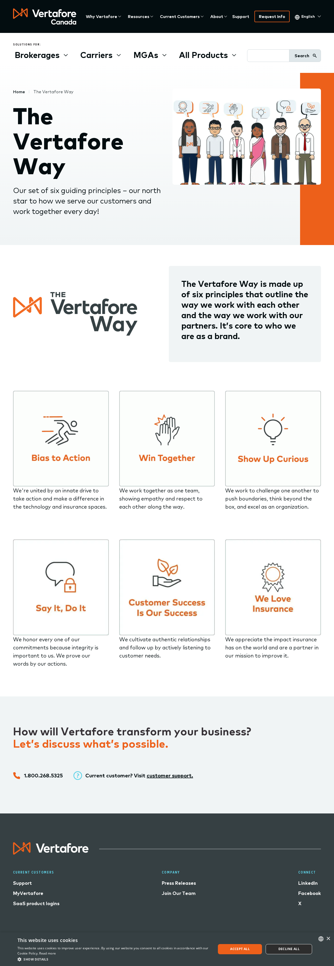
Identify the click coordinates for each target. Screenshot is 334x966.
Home (19, 91)
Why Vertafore (101, 16)
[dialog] (167, 949)
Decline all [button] (289, 949)
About (216, 16)
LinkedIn (308, 883)
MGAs (145, 55)
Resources (138, 16)
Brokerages (37, 55)
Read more (47, 953)
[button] (113, 959)
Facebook (309, 893)
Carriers (96, 55)
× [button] (328, 939)
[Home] (44, 16)
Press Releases (179, 883)
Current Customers (180, 16)
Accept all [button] (240, 949)
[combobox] (321, 938)
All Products (203, 55)
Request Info (272, 16)
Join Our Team (179, 893)
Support (240, 16)
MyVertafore (28, 893)
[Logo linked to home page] (51, 852)
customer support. (170, 775)
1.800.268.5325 (43, 775)
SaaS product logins (36, 903)
